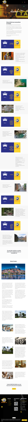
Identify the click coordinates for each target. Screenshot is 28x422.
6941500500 (23, 407)
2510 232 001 (23, 402)
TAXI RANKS (10, 403)
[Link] (16, 405)
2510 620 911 (23, 401)
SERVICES (10, 401)
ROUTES (10, 402)
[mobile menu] (22, 2)
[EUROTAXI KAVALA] (4, 2)
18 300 (22, 404)
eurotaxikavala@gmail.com (23, 400)
